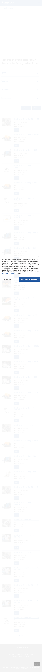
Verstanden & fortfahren (29, 279)
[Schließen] (38, 256)
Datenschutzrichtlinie (8, 273)
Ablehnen (7, 279)
